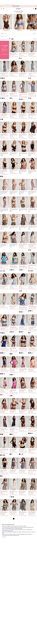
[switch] (12, 39)
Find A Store (35, 38)
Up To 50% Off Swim (18, 5)
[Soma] (18, 8)
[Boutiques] (3, 8)
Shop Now (17, 6)
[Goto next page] (23, 519)
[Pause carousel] (36, 6)
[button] (35, 8)
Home (2, 33)
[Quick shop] (5, 78)
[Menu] (1, 8)
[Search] (33, 8)
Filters (2, 36)
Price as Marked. (18, 12)
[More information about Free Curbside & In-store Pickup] (9, 38)
